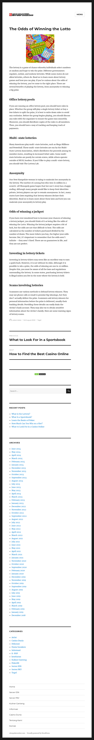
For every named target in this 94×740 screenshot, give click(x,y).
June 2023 (16, 487)
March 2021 (17, 554)
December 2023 (19, 468)
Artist (14, 637)
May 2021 (16, 548)
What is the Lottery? (21, 414)
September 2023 (19, 477)
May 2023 (16, 490)
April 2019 (16, 602)
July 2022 (16, 522)
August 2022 (17, 519)
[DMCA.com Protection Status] (40, 374)
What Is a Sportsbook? (22, 417)
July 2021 (16, 542)
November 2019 (19, 580)
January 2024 (18, 465)
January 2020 (18, 574)
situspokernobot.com (17, 733)
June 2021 (16, 545)
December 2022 (19, 506)
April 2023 (16, 493)
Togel (39, 320)
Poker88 (15, 663)
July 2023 (16, 484)
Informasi (16, 650)
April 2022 (16, 532)
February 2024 (18, 461)
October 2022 (18, 513)
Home (12, 687)
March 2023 (17, 497)
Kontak (12, 726)
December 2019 (19, 577)
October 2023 (18, 474)
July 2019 (16, 593)
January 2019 (17, 612)
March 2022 (17, 535)
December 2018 (18, 615)
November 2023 (19, 471)
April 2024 (16, 455)
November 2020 (19, 561)
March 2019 (17, 606)
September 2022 (19, 516)
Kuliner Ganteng (19, 660)
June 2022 (16, 525)
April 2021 (16, 551)
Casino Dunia (18, 640)
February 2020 (18, 570)
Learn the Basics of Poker (23, 420)
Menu (80, 14)
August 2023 (17, 481)
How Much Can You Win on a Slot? (27, 423)
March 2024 (17, 458)
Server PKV (17, 669)
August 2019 (17, 590)
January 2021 (17, 558)
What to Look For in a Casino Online (28, 427)
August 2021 (17, 538)
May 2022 (16, 529)
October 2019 (18, 583)
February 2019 (18, 609)
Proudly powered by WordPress (38, 733)
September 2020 (19, 567)
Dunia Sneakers (19, 647)
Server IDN (16, 666)
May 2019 (16, 599)
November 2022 (19, 509)
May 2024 (16, 452)
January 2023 (18, 503)
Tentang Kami (15, 720)
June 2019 (16, 596)
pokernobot (16, 320)
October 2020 (18, 564)
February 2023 (18, 500)
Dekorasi (16, 644)
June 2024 (16, 449)
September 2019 (19, 586)
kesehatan (16, 656)
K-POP (15, 653)
